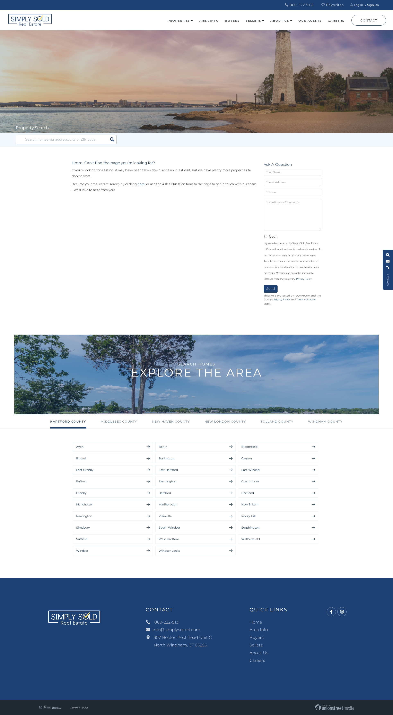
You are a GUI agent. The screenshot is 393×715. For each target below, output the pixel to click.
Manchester (84, 504)
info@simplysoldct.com (176, 629)
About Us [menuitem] (279, 21)
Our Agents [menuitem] (310, 21)
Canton (246, 458)
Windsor (82, 551)
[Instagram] (342, 612)
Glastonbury (250, 481)
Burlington (166, 458)
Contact (368, 20)
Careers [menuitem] (336, 21)
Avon (80, 447)
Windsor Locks (169, 551)
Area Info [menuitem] (209, 21)
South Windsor (169, 527)
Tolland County (277, 421)
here (141, 184)
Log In (358, 5)
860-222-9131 (301, 5)
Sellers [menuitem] (253, 21)
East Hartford (168, 470)
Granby (81, 493)
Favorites (334, 5)
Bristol (81, 458)
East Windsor (251, 470)
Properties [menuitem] (179, 21)
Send (270, 289)
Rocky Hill (248, 516)
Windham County (325, 421)
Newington (84, 516)
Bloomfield (249, 447)
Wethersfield (250, 539)
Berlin (163, 447)
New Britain (249, 504)
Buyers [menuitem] (232, 21)
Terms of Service (306, 299)
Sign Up (373, 5)
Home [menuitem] (256, 622)
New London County (225, 421)
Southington (250, 527)
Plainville (165, 516)
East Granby (85, 470)
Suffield (81, 539)
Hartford (165, 493)
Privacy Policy (304, 279)
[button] (111, 139)
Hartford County (68, 421)
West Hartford (169, 539)
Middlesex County (119, 421)
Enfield (81, 481)
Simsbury (83, 527)
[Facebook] (331, 612)
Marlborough (168, 504)
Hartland (247, 493)
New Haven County (171, 421)
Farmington (167, 481)
